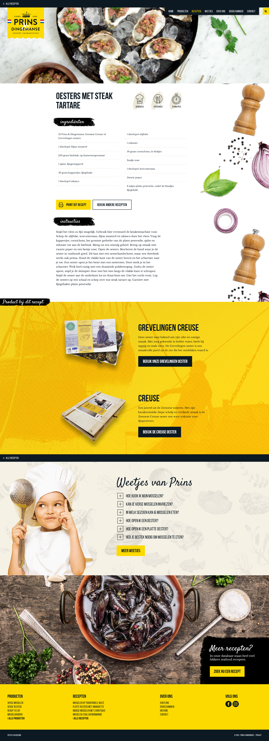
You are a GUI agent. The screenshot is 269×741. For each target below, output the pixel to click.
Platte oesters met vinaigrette (88, 706)
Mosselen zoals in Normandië (87, 714)
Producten (182, 11)
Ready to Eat (13, 710)
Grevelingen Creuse (168, 327)
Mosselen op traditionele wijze (88, 702)
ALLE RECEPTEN (12, 3)
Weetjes (209, 11)
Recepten (196, 11)
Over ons (220, 11)
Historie (164, 710)
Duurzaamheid (236, 11)
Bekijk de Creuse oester (159, 432)
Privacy (259, 735)
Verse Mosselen (15, 702)
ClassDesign (16, 735)
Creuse (149, 398)
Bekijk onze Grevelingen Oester (165, 361)
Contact (251, 11)
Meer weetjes (130, 550)
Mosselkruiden (14, 714)
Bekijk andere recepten (112, 205)
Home (171, 11)
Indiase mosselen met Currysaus (89, 710)
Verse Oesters (14, 706)
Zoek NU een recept (227, 671)
